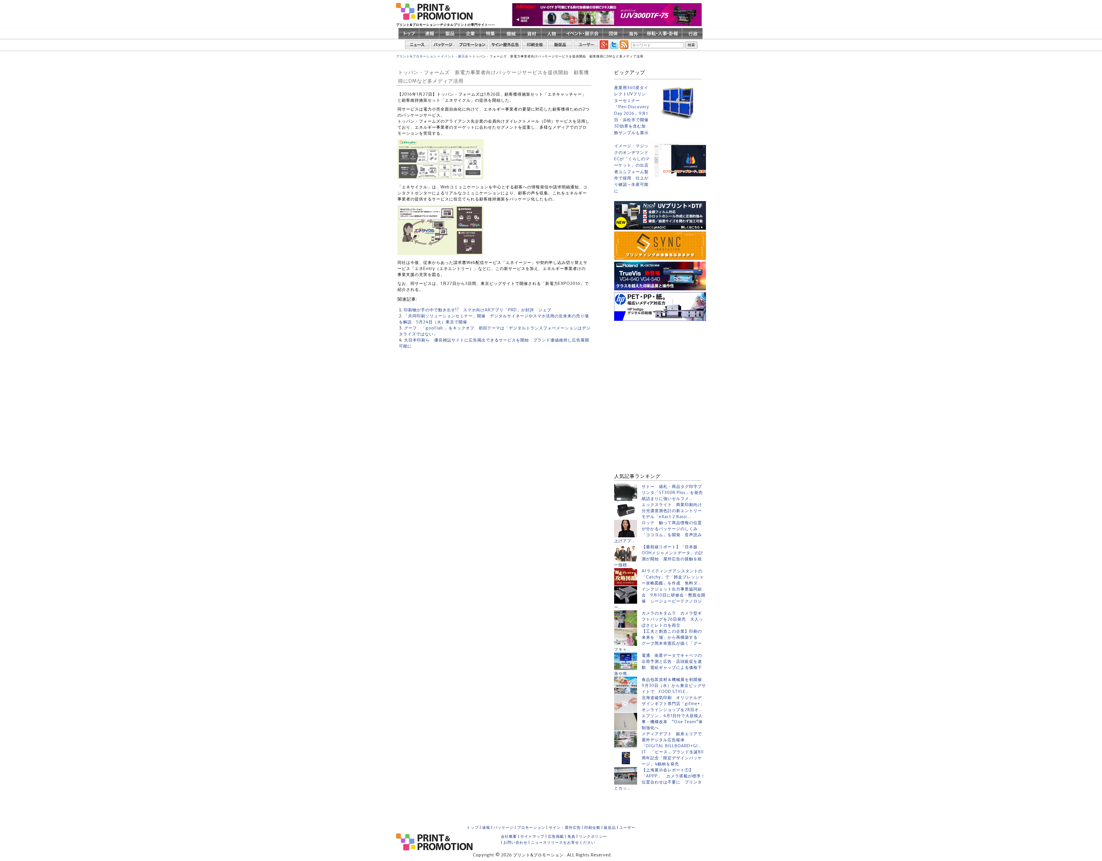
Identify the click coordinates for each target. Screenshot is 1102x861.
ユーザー (627, 827)
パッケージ (504, 827)
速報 (486, 827)
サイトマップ (532, 836)
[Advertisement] (660, 358)
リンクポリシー (593, 836)
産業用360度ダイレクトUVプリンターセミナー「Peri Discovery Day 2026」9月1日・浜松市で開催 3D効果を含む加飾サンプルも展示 (632, 110)
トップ (473, 827)
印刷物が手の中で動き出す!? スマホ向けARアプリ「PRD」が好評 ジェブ (477, 309)
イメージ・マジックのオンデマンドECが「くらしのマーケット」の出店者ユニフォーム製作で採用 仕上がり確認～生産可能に (632, 168)
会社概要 (509, 836)
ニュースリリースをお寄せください (563, 842)
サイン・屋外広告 (565, 827)
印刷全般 (592, 827)
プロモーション (531, 827)
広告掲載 (556, 836)
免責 (571, 836)
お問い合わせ (515, 842)
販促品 (610, 827)
